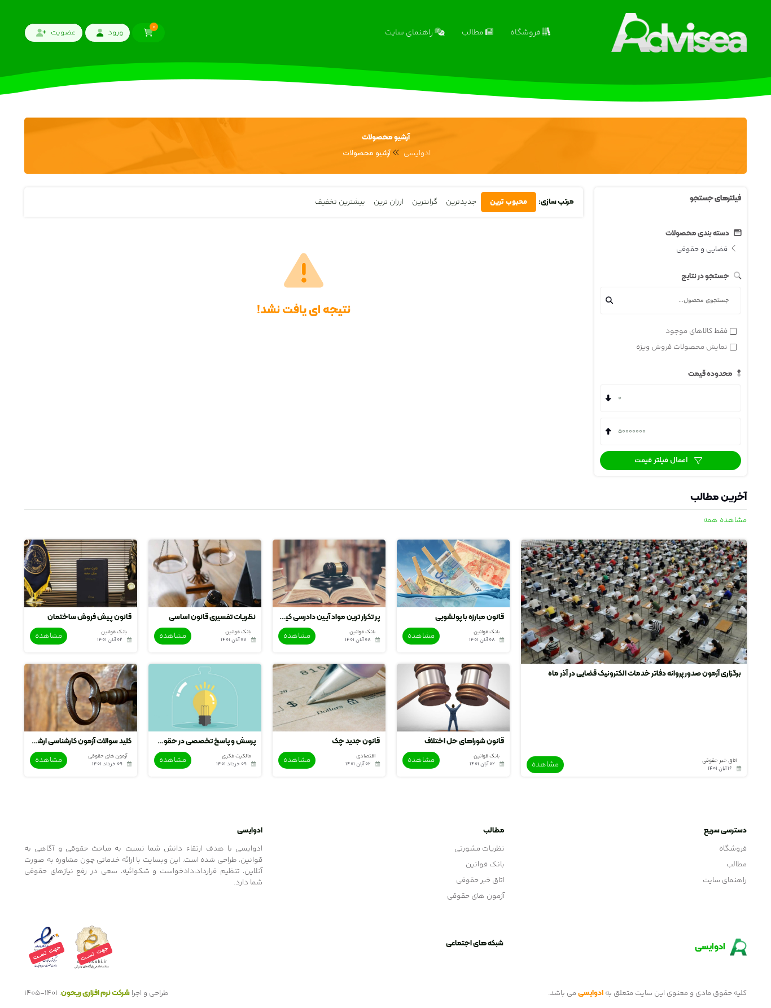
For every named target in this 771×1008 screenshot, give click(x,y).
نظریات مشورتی (479, 848)
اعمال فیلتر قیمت (662, 460)
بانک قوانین (485, 864)
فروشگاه (526, 33)
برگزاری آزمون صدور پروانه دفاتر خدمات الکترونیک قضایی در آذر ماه (644, 674)
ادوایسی (417, 153)
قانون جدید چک (356, 741)
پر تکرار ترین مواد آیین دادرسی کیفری (329, 617)
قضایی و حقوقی (702, 249)
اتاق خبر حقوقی (480, 880)
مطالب (473, 33)
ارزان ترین (389, 202)
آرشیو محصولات (367, 153)
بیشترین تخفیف (340, 202)
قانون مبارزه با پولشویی (469, 617)
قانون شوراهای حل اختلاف (464, 741)
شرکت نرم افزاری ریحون (95, 993)
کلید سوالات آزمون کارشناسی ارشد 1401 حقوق (81, 741)
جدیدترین (461, 202)
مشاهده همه (725, 520)
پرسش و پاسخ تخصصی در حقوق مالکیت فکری (205, 741)
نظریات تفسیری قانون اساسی (212, 617)
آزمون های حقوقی (476, 896)
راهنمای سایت (410, 33)
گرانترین (424, 202)
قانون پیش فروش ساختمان (89, 617)
